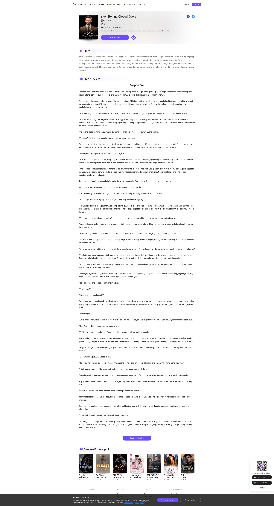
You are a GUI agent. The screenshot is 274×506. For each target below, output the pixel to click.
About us (92, 494)
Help (118, 494)
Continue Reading (137, 438)
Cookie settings (190, 500)
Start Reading (115, 37)
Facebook (262, 488)
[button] (115, 37)
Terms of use (148, 494)
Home (92, 4)
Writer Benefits (129, 4)
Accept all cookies (168, 500)
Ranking (101, 4)
